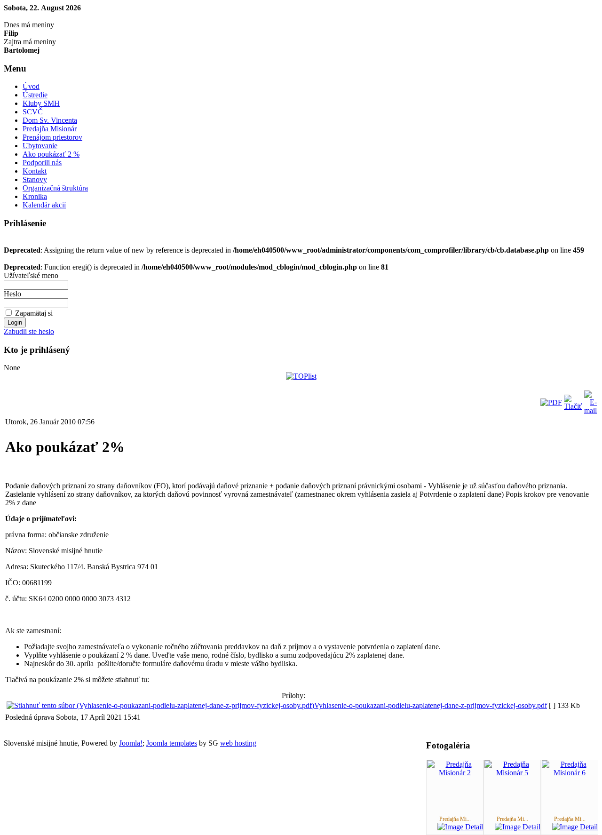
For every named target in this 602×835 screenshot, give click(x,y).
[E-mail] (590, 410)
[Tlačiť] (573, 406)
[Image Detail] (460, 827)
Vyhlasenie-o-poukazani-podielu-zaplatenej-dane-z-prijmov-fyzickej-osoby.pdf (430, 705)
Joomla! (131, 743)
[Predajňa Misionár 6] (569, 773)
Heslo (12, 294)
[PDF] (551, 402)
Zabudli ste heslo (29, 331)
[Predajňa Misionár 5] (512, 773)
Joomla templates (171, 743)
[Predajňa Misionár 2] (455, 773)
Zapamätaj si (34, 313)
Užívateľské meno (31, 275)
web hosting (238, 743)
